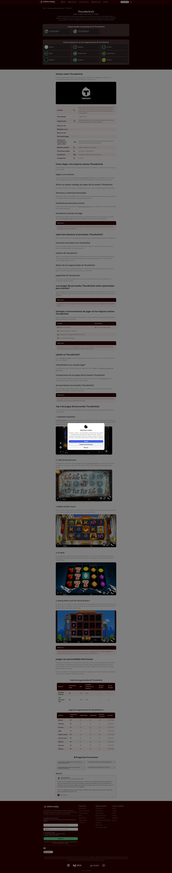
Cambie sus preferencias (86, 444)
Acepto (86, 441)
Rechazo (86, 447)
